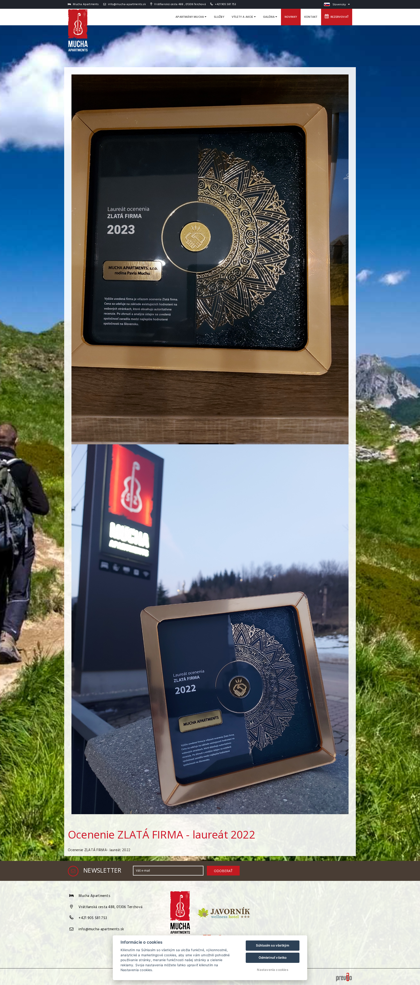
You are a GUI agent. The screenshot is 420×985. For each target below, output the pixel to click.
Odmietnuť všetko (273, 957)
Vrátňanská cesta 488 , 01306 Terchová (179, 4)
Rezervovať (339, 17)
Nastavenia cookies (272, 970)
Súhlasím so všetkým (272, 945)
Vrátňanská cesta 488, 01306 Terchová (110, 907)
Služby (219, 17)
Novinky (291, 17)
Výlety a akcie (243, 17)
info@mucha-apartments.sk (126, 4)
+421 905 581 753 (225, 4)
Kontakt (310, 17)
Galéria (269, 17)
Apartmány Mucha (190, 17)
